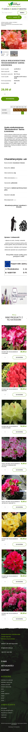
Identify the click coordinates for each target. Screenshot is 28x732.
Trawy (2, 696)
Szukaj (22, 12)
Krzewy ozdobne (5, 684)
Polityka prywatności (7, 710)
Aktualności (7, 666)
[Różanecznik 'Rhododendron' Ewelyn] (14, 599)
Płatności (4, 715)
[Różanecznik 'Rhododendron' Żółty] (14, 524)
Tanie (16, 3)
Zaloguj (14, 9)
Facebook (6, 9)
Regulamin (4, 708)
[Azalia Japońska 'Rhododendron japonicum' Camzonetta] (14, 487)
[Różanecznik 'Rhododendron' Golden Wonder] (14, 412)
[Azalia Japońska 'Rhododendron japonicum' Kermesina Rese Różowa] (14, 449)
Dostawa (3, 717)
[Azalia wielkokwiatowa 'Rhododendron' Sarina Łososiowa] (24, 46)
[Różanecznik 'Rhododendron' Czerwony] (14, 561)
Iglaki (2, 691)
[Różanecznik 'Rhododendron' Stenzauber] (14, 337)
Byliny (2, 698)
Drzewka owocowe (6, 682)
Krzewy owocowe (6, 687)
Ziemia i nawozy (5, 693)
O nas (4, 661)
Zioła (2, 700)
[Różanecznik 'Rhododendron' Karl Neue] (14, 374)
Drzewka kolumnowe (7, 680)
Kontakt (5, 670)
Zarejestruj (23, 9)
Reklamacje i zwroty (6, 713)
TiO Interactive (16, 727)
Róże (2, 689)
